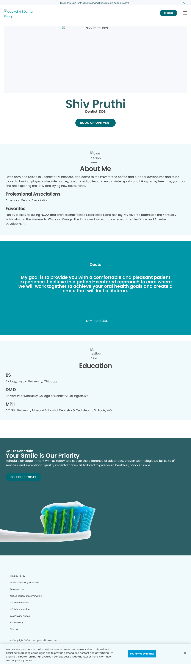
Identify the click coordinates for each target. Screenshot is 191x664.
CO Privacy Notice (19, 609)
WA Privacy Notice (20, 616)
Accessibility (17, 622)
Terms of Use (17, 589)
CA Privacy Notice (19, 602)
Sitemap (14, 629)
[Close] (185, 653)
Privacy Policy (17, 575)
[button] (185, 13)
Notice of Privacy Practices (24, 582)
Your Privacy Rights (142, 653)
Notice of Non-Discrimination (26, 595)
